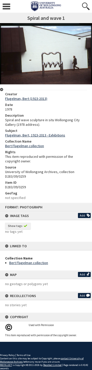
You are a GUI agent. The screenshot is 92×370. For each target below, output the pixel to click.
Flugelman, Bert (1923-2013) (26, 98)
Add (82, 215)
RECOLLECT (6, 365)
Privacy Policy (7, 355)
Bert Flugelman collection (28, 262)
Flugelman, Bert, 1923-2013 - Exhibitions (35, 135)
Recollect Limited (52, 365)
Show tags (15, 226)
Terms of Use (23, 355)
